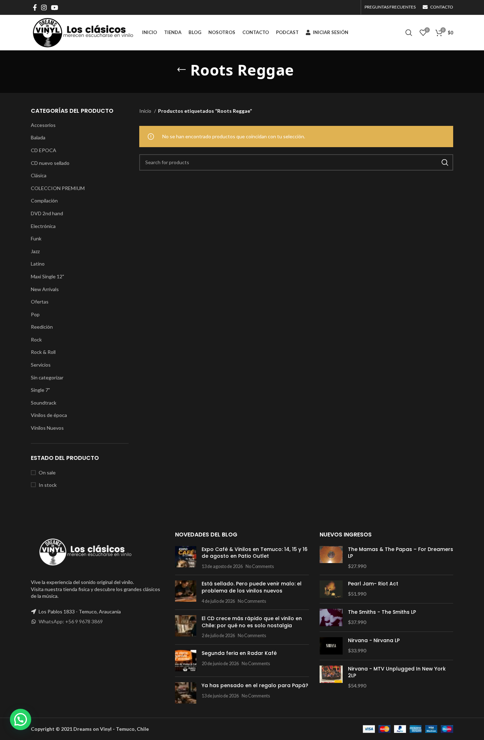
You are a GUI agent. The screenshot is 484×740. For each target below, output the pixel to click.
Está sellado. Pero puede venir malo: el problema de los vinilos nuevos (252, 587)
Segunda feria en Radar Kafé (239, 653)
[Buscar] (409, 33)
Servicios (41, 365)
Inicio (145, 111)
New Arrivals (45, 289)
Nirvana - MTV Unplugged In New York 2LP (397, 672)
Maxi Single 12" (47, 276)
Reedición (42, 327)
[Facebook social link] (35, 7)
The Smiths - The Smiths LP (382, 612)
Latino (38, 264)
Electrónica (43, 226)
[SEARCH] (445, 162)
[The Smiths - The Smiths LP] (331, 617)
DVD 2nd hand (47, 213)
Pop (35, 314)
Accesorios (43, 125)
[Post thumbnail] (185, 558)
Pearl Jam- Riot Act (373, 583)
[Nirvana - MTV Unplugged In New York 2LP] (331, 677)
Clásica (38, 175)
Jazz (35, 251)
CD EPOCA (43, 150)
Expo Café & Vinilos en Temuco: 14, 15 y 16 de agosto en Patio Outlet (255, 553)
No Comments (260, 566)
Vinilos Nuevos (47, 428)
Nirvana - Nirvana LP (374, 640)
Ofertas (40, 302)
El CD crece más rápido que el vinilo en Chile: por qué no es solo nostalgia (252, 622)
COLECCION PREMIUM (58, 188)
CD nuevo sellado (50, 163)
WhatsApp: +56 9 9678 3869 (71, 621)
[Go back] (181, 70)
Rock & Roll (43, 352)
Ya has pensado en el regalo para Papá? (255, 685)
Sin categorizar (47, 377)
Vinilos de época (49, 415)
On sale (47, 472)
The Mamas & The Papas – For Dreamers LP (400, 553)
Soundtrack (43, 403)
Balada (38, 137)
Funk (36, 238)
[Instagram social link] (44, 7)
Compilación (44, 200)
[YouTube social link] (54, 7)
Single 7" (40, 390)
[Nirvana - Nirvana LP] (331, 646)
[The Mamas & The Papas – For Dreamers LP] (331, 558)
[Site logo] (83, 32)
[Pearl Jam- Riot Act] (331, 589)
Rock (36, 339)
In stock (48, 485)
